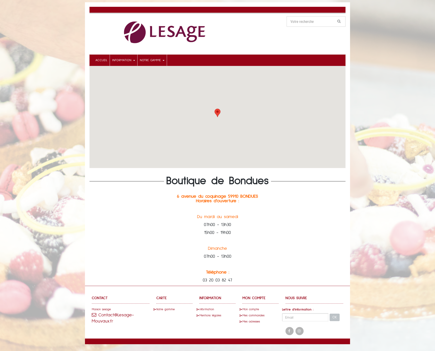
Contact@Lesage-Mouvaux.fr (113, 318)
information (122, 60)
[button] (217, 113)
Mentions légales (210, 315)
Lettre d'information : (298, 309)
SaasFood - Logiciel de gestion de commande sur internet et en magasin (165, 341)
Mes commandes (253, 315)
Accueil (101, 60)
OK (334, 317)
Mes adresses (251, 321)
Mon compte (250, 309)
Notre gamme (151, 60)
